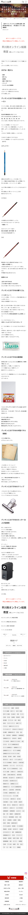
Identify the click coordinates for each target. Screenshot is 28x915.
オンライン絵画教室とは (7, 747)
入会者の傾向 (11, 789)
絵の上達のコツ (12, 777)
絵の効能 (5, 756)
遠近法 (4, 723)
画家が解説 (19, 774)
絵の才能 (18, 798)
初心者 (6, 629)
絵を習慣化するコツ (13, 780)
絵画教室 (20, 841)
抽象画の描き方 (14, 823)
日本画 (4, 844)
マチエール (5, 817)
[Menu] (25, 1)
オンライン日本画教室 (7, 762)
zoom (21, 768)
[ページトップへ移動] (25, 877)
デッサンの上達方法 (7, 826)
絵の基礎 (5, 732)
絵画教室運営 (12, 810)
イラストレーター (6, 708)
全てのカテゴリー (7, 655)
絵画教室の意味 (18, 832)
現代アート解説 (19, 711)
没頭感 (14, 756)
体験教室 (18, 847)
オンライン (15, 841)
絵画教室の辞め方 (12, 792)
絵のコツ (11, 759)
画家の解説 (5, 777)
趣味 (10, 847)
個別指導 (10, 629)
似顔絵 (4, 774)
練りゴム (9, 804)
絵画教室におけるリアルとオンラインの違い (11, 753)
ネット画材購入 (20, 826)
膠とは (4, 820)
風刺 (10, 841)
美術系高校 (9, 735)
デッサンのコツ (6, 798)
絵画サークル (18, 723)
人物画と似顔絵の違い (11, 774)
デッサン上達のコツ (18, 759)
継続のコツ (5, 789)
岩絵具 (4, 823)
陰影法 (19, 720)
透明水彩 (19, 738)
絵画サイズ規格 (16, 838)
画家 (13, 832)
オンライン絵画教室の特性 (16, 786)
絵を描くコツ (12, 807)
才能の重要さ (5, 801)
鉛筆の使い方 (13, 798)
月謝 (18, 714)
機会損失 (20, 801)
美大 (21, 732)
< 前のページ (5, 635)
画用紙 (8, 823)
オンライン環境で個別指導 (7, 626)
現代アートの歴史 (6, 714)
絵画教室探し (14, 735)
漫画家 (12, 708)
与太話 (11, 801)
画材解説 (5, 838)
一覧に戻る (14, 635)
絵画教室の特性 (17, 814)
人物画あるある (20, 771)
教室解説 (5, 829)
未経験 (4, 768)
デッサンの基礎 (6, 711)
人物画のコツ (13, 771)
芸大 (4, 735)
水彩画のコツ (5, 807)
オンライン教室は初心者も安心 (9, 621)
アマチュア (5, 726)
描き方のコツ (5, 759)
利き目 (13, 835)
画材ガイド (22, 804)
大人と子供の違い (19, 807)
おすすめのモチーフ (7, 832)
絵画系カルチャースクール (14, 726)
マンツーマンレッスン (7, 795)
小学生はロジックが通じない (17, 729)
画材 (23, 741)
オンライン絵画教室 (16, 750)
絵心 (23, 810)
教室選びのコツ (6, 783)
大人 (7, 847)
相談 (4, 814)
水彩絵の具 (14, 738)
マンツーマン (12, 765)
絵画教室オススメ (6, 786)
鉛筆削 (19, 820)
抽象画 (14, 844)
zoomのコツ (18, 810)
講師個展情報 (5, 841)
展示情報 (5, 720)
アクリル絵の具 (6, 741)
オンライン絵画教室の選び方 (13, 744)
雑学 (20, 817)
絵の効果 (9, 756)
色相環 (4, 804)
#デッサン (8, 645)
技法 (15, 720)
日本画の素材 (5, 765)
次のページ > (22, 635)
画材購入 (13, 826)
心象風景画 (9, 820)
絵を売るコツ (15, 829)
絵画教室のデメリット (7, 750)
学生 (18, 844)
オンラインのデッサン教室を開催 (9, 617)
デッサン (3, 629)
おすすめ (5, 744)
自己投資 (15, 801)
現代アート (13, 711)
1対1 (18, 792)
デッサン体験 (15, 795)
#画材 (14, 645)
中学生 (17, 732)
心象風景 (14, 820)
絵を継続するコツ (19, 777)
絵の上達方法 (5, 780)
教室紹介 (11, 814)
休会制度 (21, 829)
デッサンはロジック (7, 729)
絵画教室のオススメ (7, 738)
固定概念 (9, 838)
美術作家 (17, 708)
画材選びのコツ (15, 804)
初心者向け (13, 714)
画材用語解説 (11, 817)
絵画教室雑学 (5, 810)
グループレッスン (19, 765)
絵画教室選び (21, 735)
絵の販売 (9, 829)
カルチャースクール (11, 723)
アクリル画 (9, 844)
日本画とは (15, 762)
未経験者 (13, 717)
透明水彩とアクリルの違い (15, 741)
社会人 (21, 844)
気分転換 (18, 756)
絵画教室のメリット (17, 747)
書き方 (16, 817)
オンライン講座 (6, 771)
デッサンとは (10, 720)
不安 (7, 814)
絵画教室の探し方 (11, 732)
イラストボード (19, 835)
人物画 (5, 668)
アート (14, 847)
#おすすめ (19, 645)
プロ (4, 847)
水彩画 (5, 660)
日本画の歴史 (21, 762)
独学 (21, 838)
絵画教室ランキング (14, 783)
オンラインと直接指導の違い (12, 768)
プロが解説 (5, 792)
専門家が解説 (17, 789)
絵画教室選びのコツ (7, 835)
